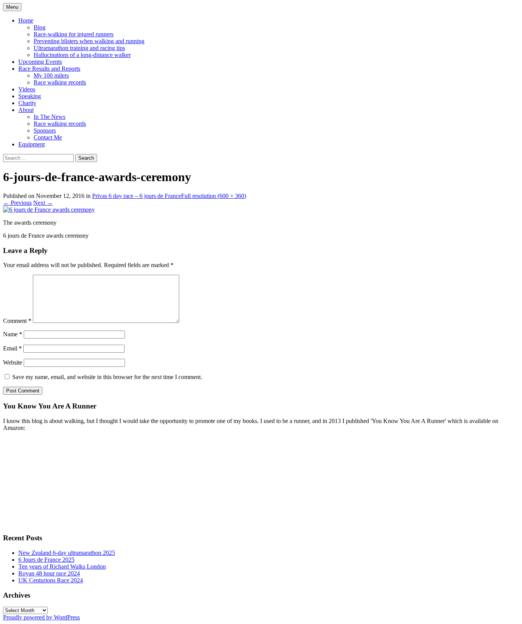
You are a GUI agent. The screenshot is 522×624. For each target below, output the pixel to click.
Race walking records (60, 82)
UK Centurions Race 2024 (50, 580)
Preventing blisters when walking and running (89, 41)
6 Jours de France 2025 (46, 559)
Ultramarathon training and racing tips (79, 48)
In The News (49, 116)
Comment (17, 321)
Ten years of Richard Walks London (62, 566)
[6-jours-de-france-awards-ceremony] (49, 209)
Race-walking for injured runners (73, 34)
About (26, 110)
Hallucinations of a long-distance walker (82, 55)
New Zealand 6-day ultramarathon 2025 (66, 552)
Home (25, 20)
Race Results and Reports (49, 68)
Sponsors (45, 130)
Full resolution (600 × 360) (213, 196)
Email (12, 348)
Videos (26, 89)
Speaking (29, 96)
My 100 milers (51, 75)
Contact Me (48, 137)
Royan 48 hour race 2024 (49, 573)
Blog (39, 27)
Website (12, 362)
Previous (17, 202)
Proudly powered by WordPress (41, 617)
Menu (12, 7)
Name (12, 334)
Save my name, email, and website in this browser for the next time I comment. (107, 377)
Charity (27, 103)
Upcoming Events (40, 61)
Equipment (31, 144)
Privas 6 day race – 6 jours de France (136, 196)
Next (43, 202)
